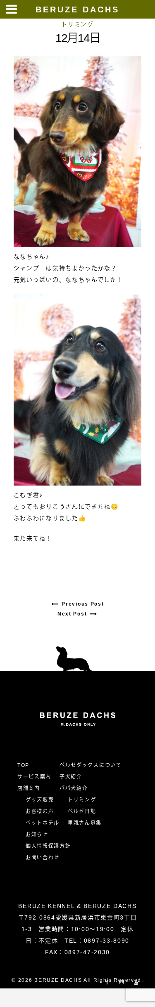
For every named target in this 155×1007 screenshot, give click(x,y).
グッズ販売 (40, 800)
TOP (23, 765)
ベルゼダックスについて (91, 765)
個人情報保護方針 (48, 846)
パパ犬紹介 (74, 788)
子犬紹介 (71, 777)
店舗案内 (28, 788)
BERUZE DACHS (77, 9)
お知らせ (37, 834)
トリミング (77, 24)
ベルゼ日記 (82, 811)
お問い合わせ (45, 858)
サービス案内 (34, 777)
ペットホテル (43, 823)
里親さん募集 (85, 823)
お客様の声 (40, 811)
